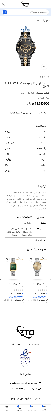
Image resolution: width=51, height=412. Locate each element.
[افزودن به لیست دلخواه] (31, 259)
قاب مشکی (15, 235)
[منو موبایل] (47, 4)
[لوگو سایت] (25, 4)
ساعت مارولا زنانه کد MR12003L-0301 (40, 284)
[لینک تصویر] (25, 332)
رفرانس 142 (26, 232)
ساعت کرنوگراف (14, 232)
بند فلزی (28, 228)
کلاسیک (45, 287)
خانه (37, 20)
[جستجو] (5, 12)
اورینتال (41, 97)
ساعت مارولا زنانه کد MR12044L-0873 (16, 284)
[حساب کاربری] (3, 4)
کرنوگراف (46, 20)
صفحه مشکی (26, 235)
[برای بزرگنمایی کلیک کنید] (44, 67)
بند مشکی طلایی (17, 228)
